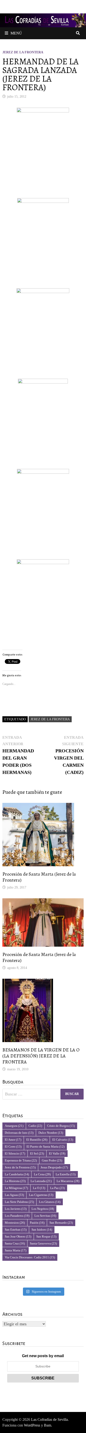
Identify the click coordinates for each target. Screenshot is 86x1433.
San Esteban (16, 1229)
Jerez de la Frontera (22, 52)
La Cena (42, 1174)
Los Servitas (45, 1215)
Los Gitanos (49, 1202)
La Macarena (68, 1181)
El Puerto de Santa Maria (45, 1146)
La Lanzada (41, 1181)
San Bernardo (61, 1222)
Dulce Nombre (50, 1132)
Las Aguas (14, 1195)
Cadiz (35, 1126)
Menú (16, 33)
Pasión (37, 1222)
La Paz (57, 1188)
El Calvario (62, 1139)
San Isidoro (42, 1229)
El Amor (13, 1139)
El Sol (37, 1153)
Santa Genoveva (43, 1243)
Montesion (15, 1222)
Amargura (14, 1126)
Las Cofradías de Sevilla (49, 1419)
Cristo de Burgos (61, 1126)
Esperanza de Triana (21, 1160)
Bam (47, 1425)
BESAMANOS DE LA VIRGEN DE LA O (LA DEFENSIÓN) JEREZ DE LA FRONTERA (41, 1056)
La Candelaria (17, 1174)
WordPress (32, 1425)
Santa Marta (15, 1250)
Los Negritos (43, 1209)
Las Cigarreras (41, 1195)
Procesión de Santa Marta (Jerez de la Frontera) (39, 877)
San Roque (46, 1236)
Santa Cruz (15, 1243)
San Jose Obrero (18, 1236)
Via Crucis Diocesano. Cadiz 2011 (30, 1257)
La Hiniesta (15, 1181)
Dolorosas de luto (19, 1132)
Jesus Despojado (54, 1167)
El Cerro (13, 1146)
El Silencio (15, 1153)
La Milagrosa (16, 1188)
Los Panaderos (17, 1215)
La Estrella (65, 1174)
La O (39, 1188)
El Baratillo (36, 1139)
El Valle (57, 1153)
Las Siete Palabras (19, 1202)
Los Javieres (16, 1209)
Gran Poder (52, 1160)
